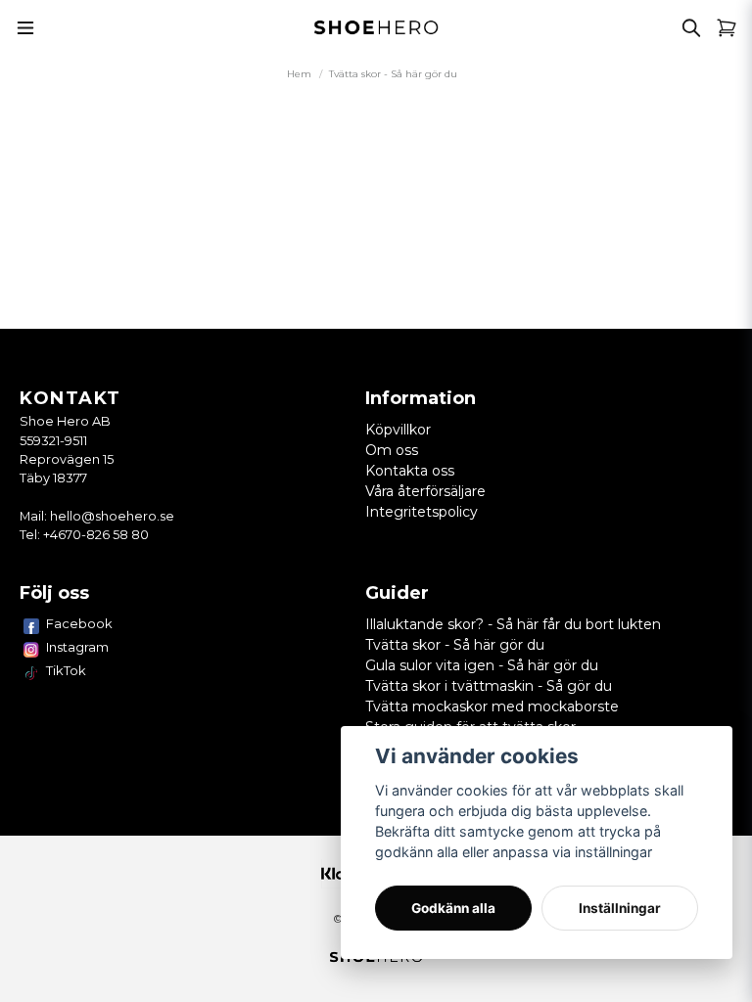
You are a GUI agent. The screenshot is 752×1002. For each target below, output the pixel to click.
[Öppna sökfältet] (691, 27)
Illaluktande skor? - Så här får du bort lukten (513, 624)
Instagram (77, 647)
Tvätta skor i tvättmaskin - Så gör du (488, 686)
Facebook (79, 623)
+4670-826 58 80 (96, 534)
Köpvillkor (398, 429)
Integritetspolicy (421, 512)
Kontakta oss (409, 470)
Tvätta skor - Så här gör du (454, 645)
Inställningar (620, 908)
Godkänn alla (453, 908)
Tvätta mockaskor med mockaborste (492, 706)
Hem (299, 74)
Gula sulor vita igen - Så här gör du (481, 665)
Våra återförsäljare (425, 491)
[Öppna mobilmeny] (25, 28)
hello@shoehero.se (112, 516)
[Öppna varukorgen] (726, 27)
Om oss (391, 450)
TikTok (66, 670)
